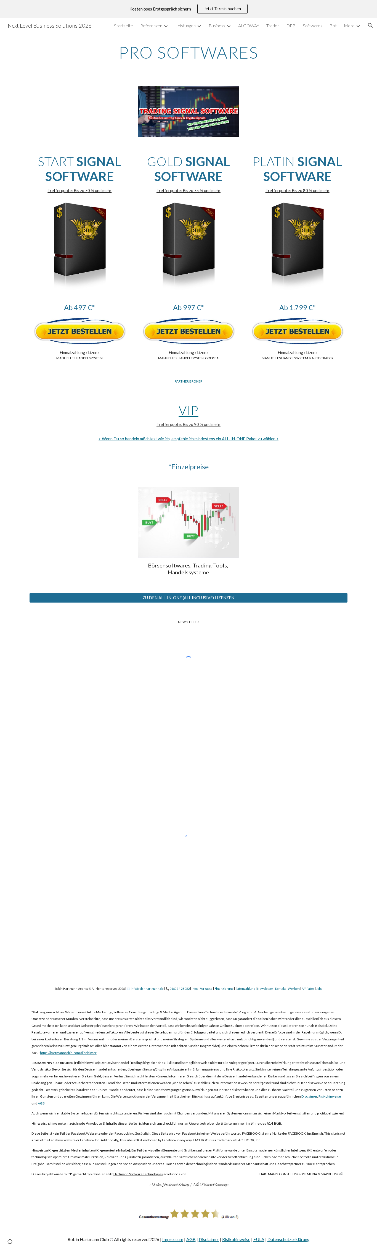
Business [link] (217, 25)
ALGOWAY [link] (248, 25)
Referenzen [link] (151, 25)
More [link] (349, 25)
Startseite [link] (123, 25)
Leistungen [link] (185, 25)
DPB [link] (291, 25)
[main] (188, 52)
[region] (188, 9)
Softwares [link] (312, 25)
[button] (370, 25)
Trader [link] (272, 25)
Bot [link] (333, 25)
